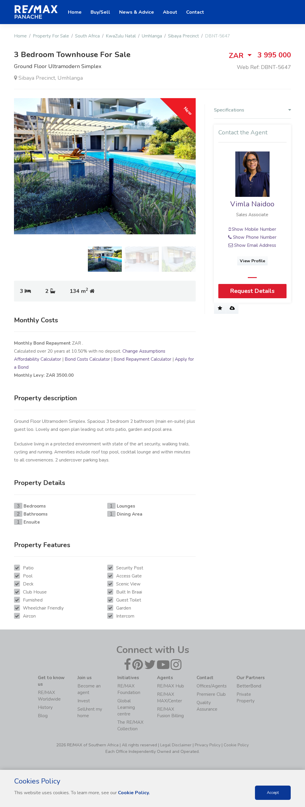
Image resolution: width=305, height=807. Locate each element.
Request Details (252, 291)
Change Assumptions (143, 351)
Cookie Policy (236, 745)
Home (20, 36)
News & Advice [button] (136, 12)
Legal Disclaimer (176, 745)
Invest (83, 701)
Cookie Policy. (134, 792)
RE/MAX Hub (170, 686)
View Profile (252, 261)
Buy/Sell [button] (100, 12)
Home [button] (75, 12)
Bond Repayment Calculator (142, 359)
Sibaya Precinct (183, 36)
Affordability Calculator (37, 359)
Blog (43, 716)
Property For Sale (51, 36)
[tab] (252, 111)
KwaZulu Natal (121, 36)
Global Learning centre (126, 707)
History (45, 707)
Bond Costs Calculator (87, 359)
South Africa (87, 36)
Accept (273, 792)
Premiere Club (211, 694)
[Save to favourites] (220, 308)
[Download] (232, 308)
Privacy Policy (207, 745)
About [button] (170, 12)
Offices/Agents (212, 686)
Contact (195, 12)
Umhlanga (152, 36)
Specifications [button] (229, 110)
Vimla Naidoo (252, 204)
